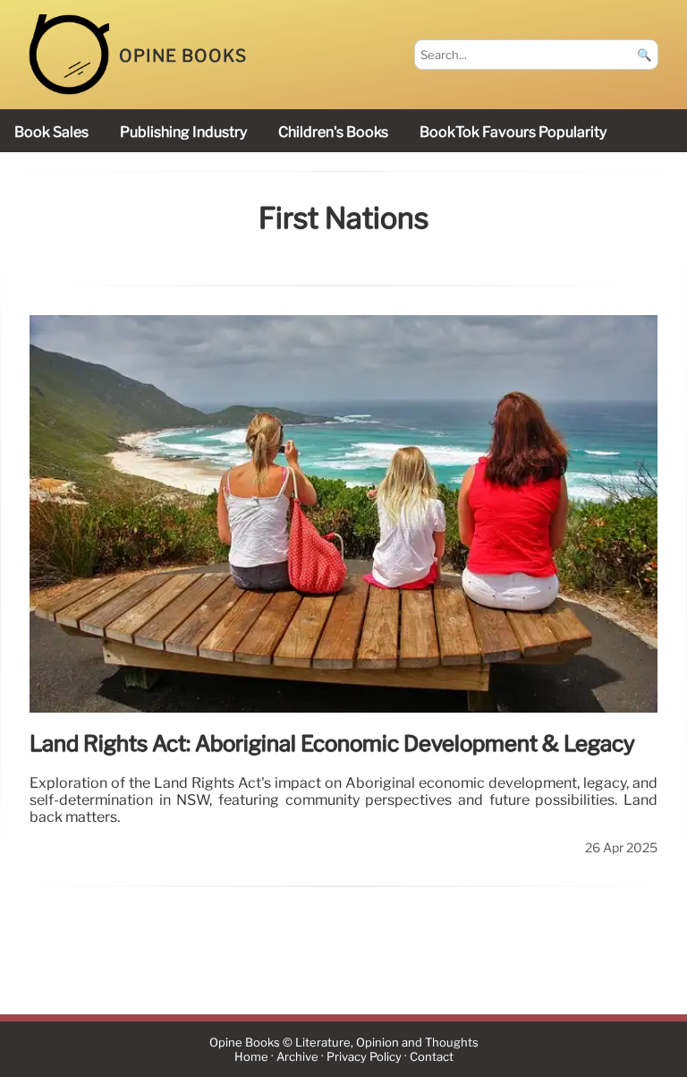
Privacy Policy (364, 1057)
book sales (51, 132)
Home (251, 1057)
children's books (333, 132)
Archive (297, 1057)
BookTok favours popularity (513, 132)
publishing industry (183, 132)
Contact (432, 1057)
